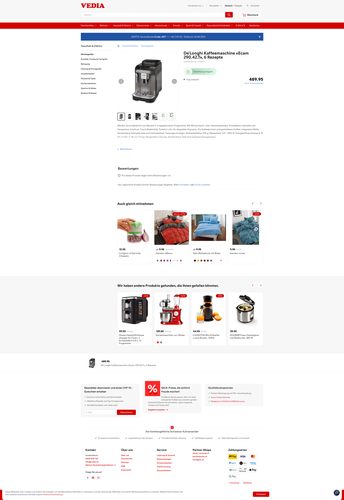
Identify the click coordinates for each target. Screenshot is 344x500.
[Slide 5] (154, 116)
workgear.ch (198, 459)
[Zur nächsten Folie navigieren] (260, 203)
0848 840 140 (91, 458)
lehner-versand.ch (201, 453)
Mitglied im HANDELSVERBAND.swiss (228, 401)
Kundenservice (194, 5)
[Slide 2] (129, 116)
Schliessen (261, 494)
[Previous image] (121, 81)
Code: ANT (160, 36)
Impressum (126, 470)
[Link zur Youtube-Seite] (93, 478)
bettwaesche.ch (200, 456)
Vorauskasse (234, 483)
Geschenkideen (164, 470)
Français (238, 5)
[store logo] (93, 5)
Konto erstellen (202, 184)
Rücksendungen (164, 459)
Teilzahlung (247, 483)
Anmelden (184, 184)
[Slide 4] (146, 116)
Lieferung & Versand (166, 455)
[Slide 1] (121, 116)
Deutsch (228, 5)
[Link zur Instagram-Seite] (98, 478)
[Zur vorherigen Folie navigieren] (253, 203)
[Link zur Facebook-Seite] (88, 478)
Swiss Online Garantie (220, 397)
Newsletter (214, 5)
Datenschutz (127, 458)
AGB (123, 466)
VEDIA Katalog (163, 466)
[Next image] (174, 81)
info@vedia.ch (92, 462)
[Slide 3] (138, 116)
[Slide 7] (171, 116)
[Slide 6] (163, 116)
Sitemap (125, 462)
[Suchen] (229, 14)
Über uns (125, 455)
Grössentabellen (164, 463)
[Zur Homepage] (118, 46)
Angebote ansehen (156, 410)
